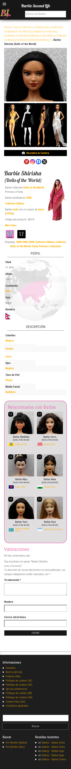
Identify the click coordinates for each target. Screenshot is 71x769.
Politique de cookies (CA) (19, 697)
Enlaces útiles (13, 676)
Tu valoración (12, 580)
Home (7, 27)
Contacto (11, 668)
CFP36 (9, 213)
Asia (7, 291)
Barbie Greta (58, 742)
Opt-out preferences (16, 689)
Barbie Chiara (59, 759)
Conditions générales (17, 705)
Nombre (8, 601)
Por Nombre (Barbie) (16, 742)
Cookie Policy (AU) (15, 701)
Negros (9, 340)
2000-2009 (22, 242)
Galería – (47, 742)
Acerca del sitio (14, 672)
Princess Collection (50, 246)
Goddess (10, 392)
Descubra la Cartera (37, 153)
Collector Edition (14, 203)
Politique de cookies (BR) (19, 693)
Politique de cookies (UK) (19, 684)
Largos (9, 348)
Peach (8, 380)
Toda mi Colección (22, 27)
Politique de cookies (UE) (19, 680)
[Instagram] (32, 161)
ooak (15, 209)
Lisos (8, 356)
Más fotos (11, 225)
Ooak (35, 246)
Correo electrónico (15, 617)
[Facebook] (38, 161)
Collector (60, 242)
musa (41, 209)
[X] (44, 161)
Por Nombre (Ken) (15, 746)
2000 (28, 197)
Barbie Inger (58, 751)
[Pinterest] (26, 161)
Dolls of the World (33, 187)
